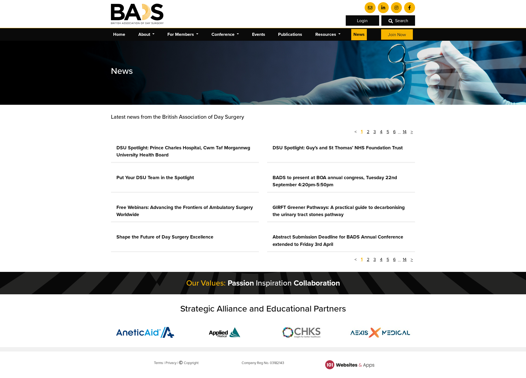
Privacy (170, 362)
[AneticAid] (146, 332)
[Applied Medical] (224, 332)
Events (258, 34)
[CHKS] (302, 332)
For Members (181, 34)
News (359, 34)
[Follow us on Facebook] (409, 7)
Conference (223, 34)
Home (119, 34)
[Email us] (370, 7)
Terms (158, 362)
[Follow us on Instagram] (396, 7)
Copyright (190, 362)
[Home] (137, 14)
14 (405, 131)
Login (362, 21)
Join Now (397, 34)
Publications (290, 34)
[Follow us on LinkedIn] (383, 7)
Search (401, 21)
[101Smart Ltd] (350, 364)
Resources (326, 34)
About (144, 34)
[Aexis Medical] (380, 332)
